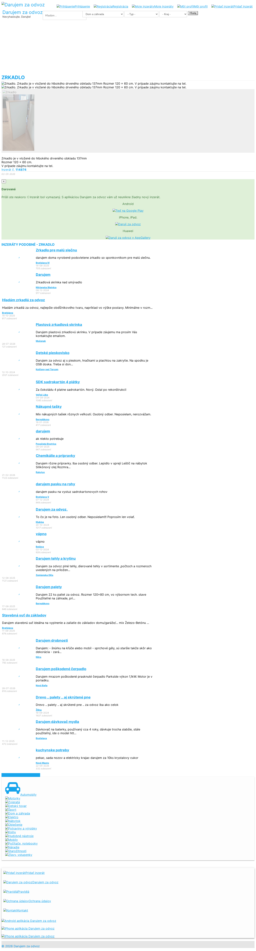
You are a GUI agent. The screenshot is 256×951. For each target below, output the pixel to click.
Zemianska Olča (44, 575)
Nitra (38, 657)
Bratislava (7, 312)
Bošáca (40, 546)
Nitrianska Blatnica (46, 287)
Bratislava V (42, 496)
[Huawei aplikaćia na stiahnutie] (28, 936)
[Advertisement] (128, 46)
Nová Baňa (41, 685)
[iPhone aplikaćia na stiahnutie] (28, 928)
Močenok (41, 341)
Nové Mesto (42, 762)
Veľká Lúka (42, 394)
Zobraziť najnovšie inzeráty (20, 775)
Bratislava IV (43, 262)
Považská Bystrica (46, 443)
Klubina (40, 522)
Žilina (39, 709)
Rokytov (40, 472)
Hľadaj (192, 13)
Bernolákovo (42, 419)
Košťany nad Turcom (47, 369)
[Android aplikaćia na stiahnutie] (28, 921)
